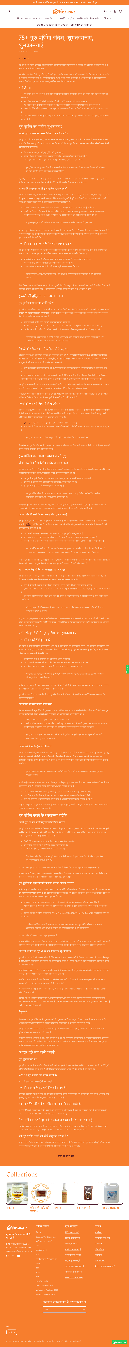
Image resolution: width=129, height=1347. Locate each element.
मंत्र (37, 1268)
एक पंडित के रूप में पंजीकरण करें (46, 1259)
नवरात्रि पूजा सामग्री (73, 1255)
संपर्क (37, 1255)
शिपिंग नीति (68, 1341)
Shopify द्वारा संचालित (25, 1341)
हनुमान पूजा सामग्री (72, 1260)
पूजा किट (98, 1232)
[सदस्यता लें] (84, 1309)
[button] (9, 11)
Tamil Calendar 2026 (44, 1286)
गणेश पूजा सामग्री (72, 1244)
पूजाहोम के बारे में (41, 1250)
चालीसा (38, 1263)
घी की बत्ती (99, 1244)
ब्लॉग (37, 1246)
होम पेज (38, 1232)
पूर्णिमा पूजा (28, 423)
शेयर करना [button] (25, 59)
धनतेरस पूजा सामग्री (73, 1249)
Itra (55, 1207)
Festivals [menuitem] (94, 18)
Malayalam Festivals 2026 (47, 1290)
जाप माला (98, 1255)
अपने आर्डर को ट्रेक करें (44, 1241)
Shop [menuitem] (106, 18)
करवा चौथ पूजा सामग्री (74, 1277)
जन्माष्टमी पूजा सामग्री (73, 1272)
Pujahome (15, 1341)
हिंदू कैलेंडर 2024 (42, 1281)
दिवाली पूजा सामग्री (72, 1238)
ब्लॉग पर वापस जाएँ (66, 1156)
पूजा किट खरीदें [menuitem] (82, 18)
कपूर (8, 1207)
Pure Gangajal (110, 1207)
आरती (38, 1272)
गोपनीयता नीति (50, 1341)
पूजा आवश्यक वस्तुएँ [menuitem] (32, 18)
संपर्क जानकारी (77, 1341)
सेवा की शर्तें (59, 1341)
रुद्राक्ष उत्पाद (100, 1260)
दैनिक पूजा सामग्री (72, 1232)
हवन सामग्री (84, 1207)
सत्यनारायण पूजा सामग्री (74, 1266)
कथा (37, 1277)
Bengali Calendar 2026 (46, 1294)
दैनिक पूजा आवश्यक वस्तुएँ (105, 1266)
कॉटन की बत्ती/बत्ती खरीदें (39, 1209)
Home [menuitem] (20, 18)
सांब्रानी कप (99, 1249)
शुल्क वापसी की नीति (39, 1341)
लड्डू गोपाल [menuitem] (49, 18)
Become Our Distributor (46, 1237)
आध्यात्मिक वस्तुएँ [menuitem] (65, 18)
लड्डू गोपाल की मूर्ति (102, 1238)
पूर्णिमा (28, 524)
